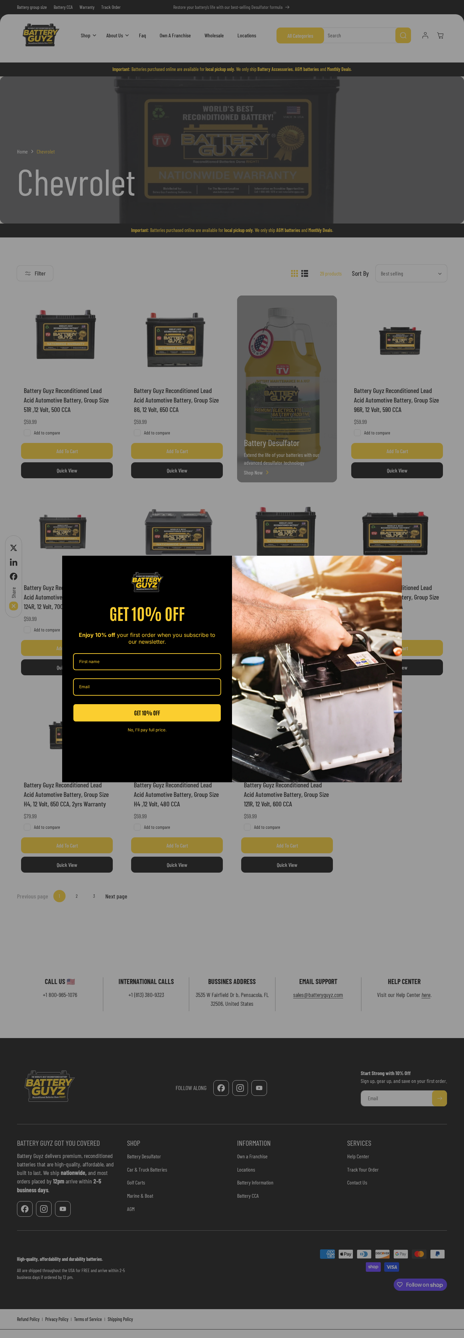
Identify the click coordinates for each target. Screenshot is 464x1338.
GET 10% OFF (147, 712)
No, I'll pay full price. (147, 729)
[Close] (394, 564)
